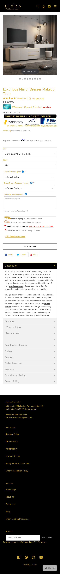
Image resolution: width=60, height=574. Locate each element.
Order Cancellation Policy (17, 470)
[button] (9, 98)
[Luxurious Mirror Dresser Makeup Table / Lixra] (20, 79)
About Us (10, 496)
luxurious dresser (16, 286)
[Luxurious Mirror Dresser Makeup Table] (37, 79)
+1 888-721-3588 (19, 414)
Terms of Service (13, 456)
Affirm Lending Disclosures (17, 519)
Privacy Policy (11, 448)
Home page (11, 489)
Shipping (7, 130)
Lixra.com (33, 565)
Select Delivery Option (12, 172)
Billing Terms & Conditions (17, 463)
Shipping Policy (12, 434)
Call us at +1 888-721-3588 (41, 226)
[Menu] (55, 6)
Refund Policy (12, 441)
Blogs (8, 511)
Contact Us (10, 504)
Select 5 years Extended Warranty (17, 183)
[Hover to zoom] (30, 44)
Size (4, 149)
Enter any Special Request (14, 194)
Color (5, 160)
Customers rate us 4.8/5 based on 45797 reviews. (24, 542)
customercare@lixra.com (21, 417)
